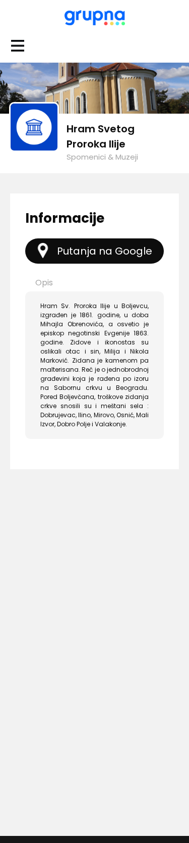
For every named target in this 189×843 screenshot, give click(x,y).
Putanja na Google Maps (104, 254)
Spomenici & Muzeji (102, 157)
